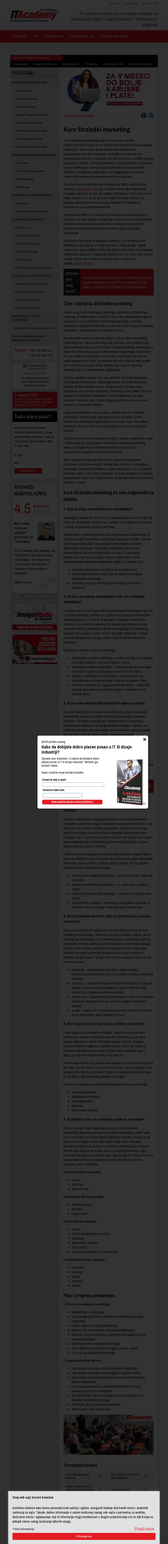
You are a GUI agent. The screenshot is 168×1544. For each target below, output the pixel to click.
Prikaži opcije (144, 1528)
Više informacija (24, 1529)
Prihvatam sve (84, 1536)
